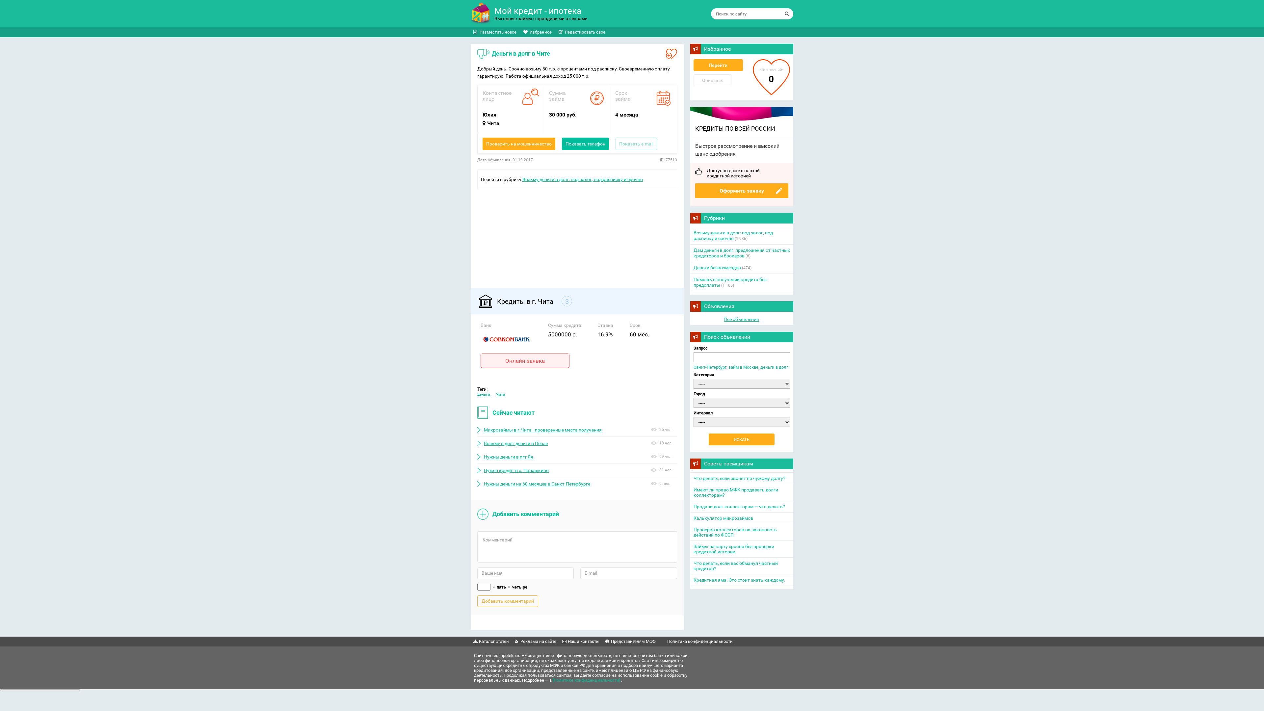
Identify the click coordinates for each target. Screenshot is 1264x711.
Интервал (703, 412)
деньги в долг (774, 367)
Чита (500, 394)
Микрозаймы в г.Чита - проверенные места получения (543, 430)
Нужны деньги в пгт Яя (508, 457)
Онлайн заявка (525, 360)
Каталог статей (494, 641)
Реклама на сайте (538, 641)
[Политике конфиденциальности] (587, 680)
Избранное (541, 32)
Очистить (712, 80)
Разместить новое (498, 32)
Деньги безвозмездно (717, 267)
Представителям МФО (633, 641)
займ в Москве (743, 367)
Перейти (718, 65)
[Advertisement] (577, 235)
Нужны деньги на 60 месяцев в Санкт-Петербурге (537, 484)
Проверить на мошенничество (519, 143)
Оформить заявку (742, 191)
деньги (483, 394)
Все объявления (741, 319)
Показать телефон (585, 143)
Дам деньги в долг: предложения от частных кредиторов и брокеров (742, 253)
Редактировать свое (585, 32)
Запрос (701, 348)
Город (699, 393)
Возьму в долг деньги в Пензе (516, 443)
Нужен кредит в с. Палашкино (516, 470)
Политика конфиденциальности (700, 641)
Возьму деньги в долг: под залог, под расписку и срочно (582, 179)
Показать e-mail (636, 143)
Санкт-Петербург (710, 367)
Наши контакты (583, 641)
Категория (704, 374)
